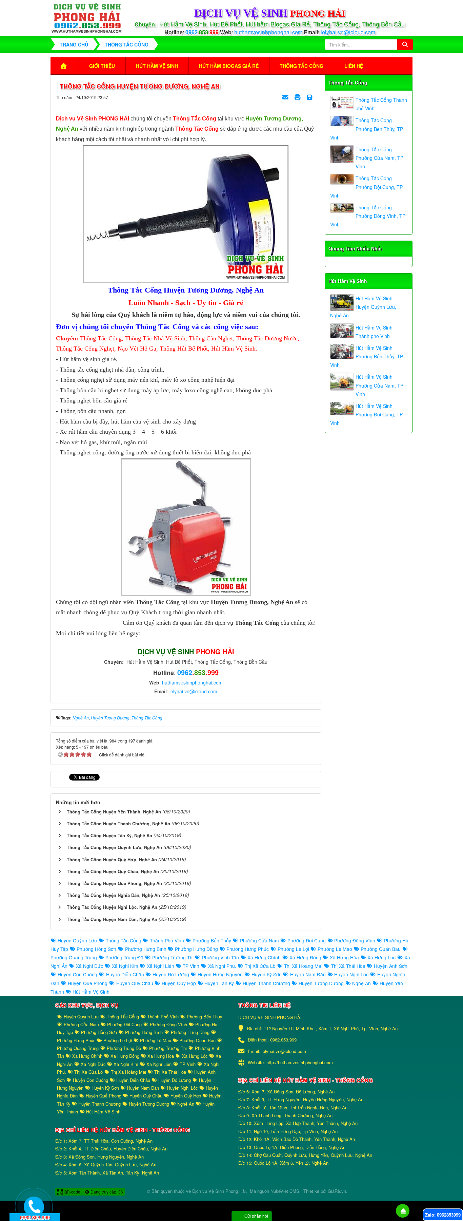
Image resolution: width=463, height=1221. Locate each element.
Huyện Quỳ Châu (134, 983)
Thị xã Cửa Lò (260, 965)
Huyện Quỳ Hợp (178, 983)
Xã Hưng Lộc (381, 957)
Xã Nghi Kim (124, 965)
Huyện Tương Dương (321, 983)
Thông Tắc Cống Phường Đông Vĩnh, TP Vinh (367, 216)
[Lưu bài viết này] (310, 97)
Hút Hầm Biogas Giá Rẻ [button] (229, 65)
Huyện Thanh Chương (266, 983)
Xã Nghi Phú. (222, 965)
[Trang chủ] (64, 65)
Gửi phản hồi (256, 1216)
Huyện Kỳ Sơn (266, 974)
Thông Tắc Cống (347, 82)
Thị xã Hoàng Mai (303, 965)
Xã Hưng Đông (305, 957)
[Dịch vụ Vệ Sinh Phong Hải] (86, 17)
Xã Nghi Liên (160, 965)
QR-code (71, 1192)
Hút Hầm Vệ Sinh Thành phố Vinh (374, 331)
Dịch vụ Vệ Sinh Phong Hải (219, 1191)
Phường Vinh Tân (220, 957)
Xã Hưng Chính (264, 957)
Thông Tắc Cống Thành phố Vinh (381, 104)
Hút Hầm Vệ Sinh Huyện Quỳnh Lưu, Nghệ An (363, 307)
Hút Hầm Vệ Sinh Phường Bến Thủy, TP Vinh (366, 356)
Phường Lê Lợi (293, 948)
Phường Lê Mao (335, 948)
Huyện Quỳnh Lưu (77, 940)
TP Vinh (191, 965)
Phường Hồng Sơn (96, 948)
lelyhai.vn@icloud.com (348, 32)
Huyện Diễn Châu (125, 974)
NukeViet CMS (284, 1191)
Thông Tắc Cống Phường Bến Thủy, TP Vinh (366, 128)
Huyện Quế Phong (87, 983)
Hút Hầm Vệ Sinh (347, 281)
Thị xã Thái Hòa (348, 965)
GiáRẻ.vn (337, 1191)
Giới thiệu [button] (102, 65)
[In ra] (298, 97)
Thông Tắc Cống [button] (301, 65)
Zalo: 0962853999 (443, 1214)
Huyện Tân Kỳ (219, 983)
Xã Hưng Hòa (344, 957)
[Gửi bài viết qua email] (286, 97)
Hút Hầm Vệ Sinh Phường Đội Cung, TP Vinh (366, 414)
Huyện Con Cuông (77, 974)
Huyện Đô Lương (170, 974)
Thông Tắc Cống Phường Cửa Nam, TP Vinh (379, 158)
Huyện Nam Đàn (308, 974)
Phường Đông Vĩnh (355, 940)
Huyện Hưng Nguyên (220, 974)
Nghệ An (361, 983)
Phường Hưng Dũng (196, 948)
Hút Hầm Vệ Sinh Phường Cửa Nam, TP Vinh (379, 385)
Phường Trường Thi (173, 957)
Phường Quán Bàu (380, 948)
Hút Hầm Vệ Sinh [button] (157, 65)
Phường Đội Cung (306, 940)
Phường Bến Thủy (212, 940)
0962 (202, 32)
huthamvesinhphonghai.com (269, 32)
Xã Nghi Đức (89, 965)
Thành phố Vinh (166, 940)
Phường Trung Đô (124, 957)
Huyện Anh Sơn (390, 965)
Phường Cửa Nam (259, 940)
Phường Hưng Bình (145, 948)
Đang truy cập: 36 (106, 1192)
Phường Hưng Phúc (247, 948)
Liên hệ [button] (353, 65)
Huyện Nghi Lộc (351, 974)
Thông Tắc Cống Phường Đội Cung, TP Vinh (366, 187)
